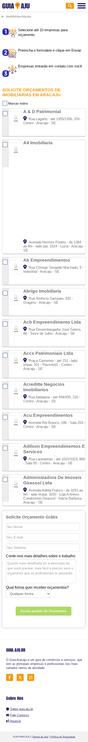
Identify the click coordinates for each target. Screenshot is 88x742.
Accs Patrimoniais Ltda (48, 353)
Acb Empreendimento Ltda (52, 322)
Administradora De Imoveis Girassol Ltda (52, 480)
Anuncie (15, 721)
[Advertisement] (44, 192)
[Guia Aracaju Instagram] (32, 677)
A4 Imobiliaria (38, 142)
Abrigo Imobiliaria (42, 291)
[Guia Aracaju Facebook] (11, 677)
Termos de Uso (40, 736)
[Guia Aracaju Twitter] (21, 677)
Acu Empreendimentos (48, 415)
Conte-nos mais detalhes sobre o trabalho (40, 556)
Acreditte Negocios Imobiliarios (44, 387)
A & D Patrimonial (42, 111)
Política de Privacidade (62, 736)
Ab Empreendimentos (47, 260)
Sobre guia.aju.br (21, 709)
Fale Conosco (19, 715)
